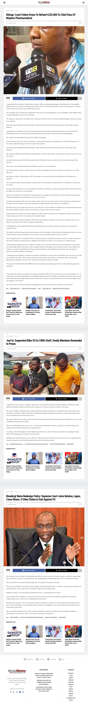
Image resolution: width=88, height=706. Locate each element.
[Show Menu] (4, 2)
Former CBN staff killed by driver (57, 444)
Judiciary (16, 10)
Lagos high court (47, 288)
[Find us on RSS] (23, 692)
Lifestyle (70, 682)
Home (7, 10)
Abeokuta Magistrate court (16, 444)
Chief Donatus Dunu (15, 288)
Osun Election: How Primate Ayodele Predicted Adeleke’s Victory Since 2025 (53, 312)
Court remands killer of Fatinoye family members (36, 444)
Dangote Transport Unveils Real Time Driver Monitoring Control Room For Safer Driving (44, 675)
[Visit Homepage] (44, 2)
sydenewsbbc (70, 444)
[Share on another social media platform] (80, 98)
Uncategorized (71, 698)
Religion (71, 693)
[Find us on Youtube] (20, 692)
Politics (71, 691)
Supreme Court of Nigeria (51, 617)
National (70, 684)
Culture (71, 677)
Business (71, 673)
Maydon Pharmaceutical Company (61, 288)
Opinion (71, 689)
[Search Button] (83, 2)
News (11, 10)
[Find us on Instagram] (17, 692)
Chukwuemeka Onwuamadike (29, 288)
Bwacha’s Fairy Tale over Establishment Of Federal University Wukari (33, 312)
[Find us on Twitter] (14, 692)
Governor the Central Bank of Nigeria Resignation (31, 617)
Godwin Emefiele (14, 617)
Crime (71, 675)
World (71, 700)
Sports (71, 695)
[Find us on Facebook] (10, 692)
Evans (39, 288)
